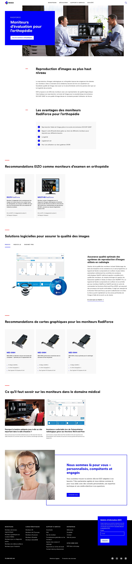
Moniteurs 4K (29, 533)
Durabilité (69, 536)
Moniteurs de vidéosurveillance (14, 547)
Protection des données (69, 562)
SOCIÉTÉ (90, 6)
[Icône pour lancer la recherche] (126, 6)
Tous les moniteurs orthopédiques (22, 41)
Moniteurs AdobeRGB (32, 543)
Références (70, 533)
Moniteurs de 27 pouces (32, 536)
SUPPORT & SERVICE (77, 6)
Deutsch (29, 1)
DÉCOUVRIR (63, 6)
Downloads (49, 533)
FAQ (47, 536)
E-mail (102, 534)
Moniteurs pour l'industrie (12, 550)
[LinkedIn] (125, 562)
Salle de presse (71, 541)
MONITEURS (52, 6)
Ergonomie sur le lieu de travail (55, 550)
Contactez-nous (73, 498)
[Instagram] (117, 562)
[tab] (8, 249)
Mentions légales (54, 562)
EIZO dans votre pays (73, 550)
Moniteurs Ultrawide (31, 541)
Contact (69, 538)
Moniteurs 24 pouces (32, 538)
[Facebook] (112, 562)
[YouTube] (121, 562)
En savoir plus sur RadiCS (94, 303)
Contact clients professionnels (55, 553)
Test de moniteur (51, 538)
